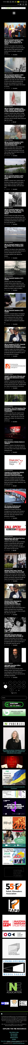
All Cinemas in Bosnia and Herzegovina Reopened (12, 506)
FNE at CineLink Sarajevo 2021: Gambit (14, 311)
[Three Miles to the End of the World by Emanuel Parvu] (15, 165)
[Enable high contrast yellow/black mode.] (18, 2)
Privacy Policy (3, 1041)
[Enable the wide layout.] (26, 2)
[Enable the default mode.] (8, 2)
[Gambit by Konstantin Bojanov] (15, 300)
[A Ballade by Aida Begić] (15, 334)
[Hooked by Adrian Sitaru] (15, 132)
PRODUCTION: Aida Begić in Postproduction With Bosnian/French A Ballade (12, 602)
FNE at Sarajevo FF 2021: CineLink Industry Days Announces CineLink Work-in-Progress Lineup (15, 346)
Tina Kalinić (15, 54)
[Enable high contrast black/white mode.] (13, 2)
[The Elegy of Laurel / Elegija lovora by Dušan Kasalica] (15, 398)
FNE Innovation (14, 1035)
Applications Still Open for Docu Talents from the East (14, 539)
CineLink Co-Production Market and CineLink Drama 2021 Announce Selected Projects (14, 474)
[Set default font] (23, 4)
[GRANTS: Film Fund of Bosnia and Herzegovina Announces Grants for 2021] (15, 366)
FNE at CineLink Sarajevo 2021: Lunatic (14, 278)
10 (11, 690)
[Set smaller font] (21, 4)
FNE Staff (14, 121)
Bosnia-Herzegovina (9, 37)
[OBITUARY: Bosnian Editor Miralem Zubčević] (15, 655)
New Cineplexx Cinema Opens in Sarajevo (14, 442)
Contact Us (13, 1041)
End (18, 690)
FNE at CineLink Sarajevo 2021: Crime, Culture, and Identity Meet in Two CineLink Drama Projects (14, 110)
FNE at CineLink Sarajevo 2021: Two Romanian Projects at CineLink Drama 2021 (14, 143)
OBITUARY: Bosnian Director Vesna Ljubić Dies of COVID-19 (13, 635)
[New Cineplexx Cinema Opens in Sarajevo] (15, 431)
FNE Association (14, 1034)
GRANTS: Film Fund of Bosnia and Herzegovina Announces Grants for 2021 (14, 377)
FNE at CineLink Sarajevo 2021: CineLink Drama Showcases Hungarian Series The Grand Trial (14, 76)
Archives (14, 1039)
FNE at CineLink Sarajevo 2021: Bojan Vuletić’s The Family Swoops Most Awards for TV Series (14, 42)
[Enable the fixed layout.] (24, 2)
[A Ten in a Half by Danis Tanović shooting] (15, 560)
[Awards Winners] (15, 29)
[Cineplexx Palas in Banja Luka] (15, 496)
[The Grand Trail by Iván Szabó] (15, 64)
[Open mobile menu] (14, 13)
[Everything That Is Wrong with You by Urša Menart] (15, 234)
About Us (18, 1041)
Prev (6, 683)
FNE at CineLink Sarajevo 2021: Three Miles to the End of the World (14, 177)
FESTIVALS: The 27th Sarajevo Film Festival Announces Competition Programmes (15, 409)
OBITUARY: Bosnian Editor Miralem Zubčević (12, 666)
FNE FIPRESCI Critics (14, 1032)
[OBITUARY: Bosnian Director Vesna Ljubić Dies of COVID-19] (15, 624)
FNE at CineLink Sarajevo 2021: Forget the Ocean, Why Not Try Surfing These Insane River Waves (14, 211)
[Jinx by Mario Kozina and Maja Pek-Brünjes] (15, 98)
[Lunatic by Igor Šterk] (15, 268)
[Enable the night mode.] (10, 2)
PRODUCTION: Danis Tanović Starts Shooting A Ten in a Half (14, 571)
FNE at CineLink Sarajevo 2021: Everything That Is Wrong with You (14, 246)
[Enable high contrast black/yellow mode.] (16, 2)
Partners (8, 1041)
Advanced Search (14, 1037)
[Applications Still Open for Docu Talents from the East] (15, 528)
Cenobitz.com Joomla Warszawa (18, 1043)
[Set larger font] (26, 4)
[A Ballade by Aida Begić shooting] (15, 591)
